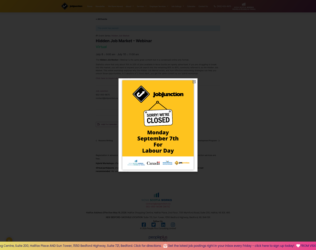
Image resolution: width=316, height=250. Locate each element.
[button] (194, 82)
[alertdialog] (158, 246)
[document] (158, 125)
